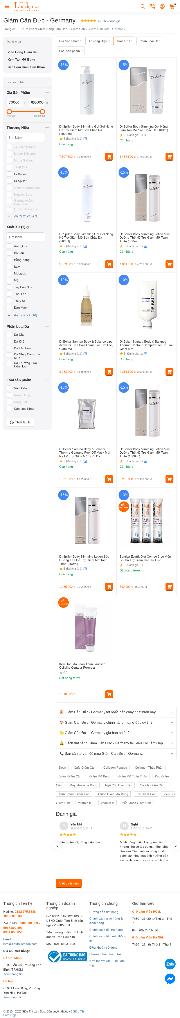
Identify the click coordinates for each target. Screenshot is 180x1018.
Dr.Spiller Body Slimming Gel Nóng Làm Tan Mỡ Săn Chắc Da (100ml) (144, 128)
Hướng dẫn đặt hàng (103, 912)
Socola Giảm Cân (152, 785)
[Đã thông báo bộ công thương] (66, 956)
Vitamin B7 (85, 803)
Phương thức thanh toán (106, 954)
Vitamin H (107, 803)
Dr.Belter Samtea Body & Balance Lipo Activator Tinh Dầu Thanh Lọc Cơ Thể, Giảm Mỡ (86, 345)
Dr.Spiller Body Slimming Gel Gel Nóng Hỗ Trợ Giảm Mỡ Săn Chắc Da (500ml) (86, 237)
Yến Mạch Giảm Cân (136, 803)
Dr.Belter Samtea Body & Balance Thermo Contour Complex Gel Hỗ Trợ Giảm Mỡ (146, 345)
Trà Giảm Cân (146, 794)
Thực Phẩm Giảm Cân (74, 794)
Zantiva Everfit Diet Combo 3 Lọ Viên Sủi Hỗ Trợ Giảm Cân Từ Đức (145, 558)
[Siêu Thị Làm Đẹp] (27, 6)
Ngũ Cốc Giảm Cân (118, 785)
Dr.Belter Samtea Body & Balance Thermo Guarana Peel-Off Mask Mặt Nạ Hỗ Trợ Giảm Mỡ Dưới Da (84, 452)
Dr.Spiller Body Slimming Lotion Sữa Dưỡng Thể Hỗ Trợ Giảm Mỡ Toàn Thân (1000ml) (145, 452)
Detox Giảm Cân (69, 776)
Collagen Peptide (115, 767)
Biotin (62, 767)
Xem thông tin (13, 974)
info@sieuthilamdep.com (20, 944)
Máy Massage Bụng (83, 785)
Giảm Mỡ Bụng (99, 776)
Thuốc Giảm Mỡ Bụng (112, 794)
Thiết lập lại (23, 422)
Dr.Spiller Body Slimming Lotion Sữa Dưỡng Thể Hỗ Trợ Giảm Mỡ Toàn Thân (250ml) (84, 560)
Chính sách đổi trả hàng (106, 929)
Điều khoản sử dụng (103, 947)
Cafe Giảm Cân (84, 767)
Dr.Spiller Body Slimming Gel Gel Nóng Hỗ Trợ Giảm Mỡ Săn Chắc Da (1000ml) (86, 130)
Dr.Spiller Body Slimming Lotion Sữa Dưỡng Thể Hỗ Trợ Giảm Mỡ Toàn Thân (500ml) (145, 237)
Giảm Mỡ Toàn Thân (132, 776)
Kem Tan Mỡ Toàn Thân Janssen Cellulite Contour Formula (82, 665)
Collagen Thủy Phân (149, 767)
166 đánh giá (111, 21)
